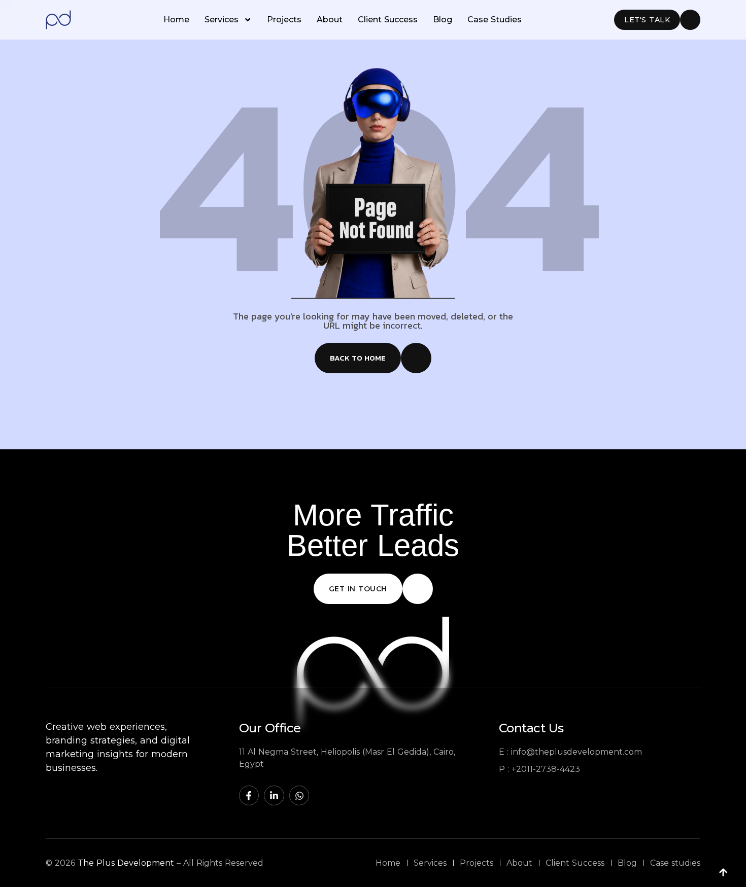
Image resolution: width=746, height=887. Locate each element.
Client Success (388, 19)
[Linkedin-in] (274, 796)
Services (222, 19)
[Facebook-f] (249, 796)
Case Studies (494, 19)
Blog (442, 19)
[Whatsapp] (299, 796)
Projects (284, 19)
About (330, 19)
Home (176, 19)
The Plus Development (126, 863)
